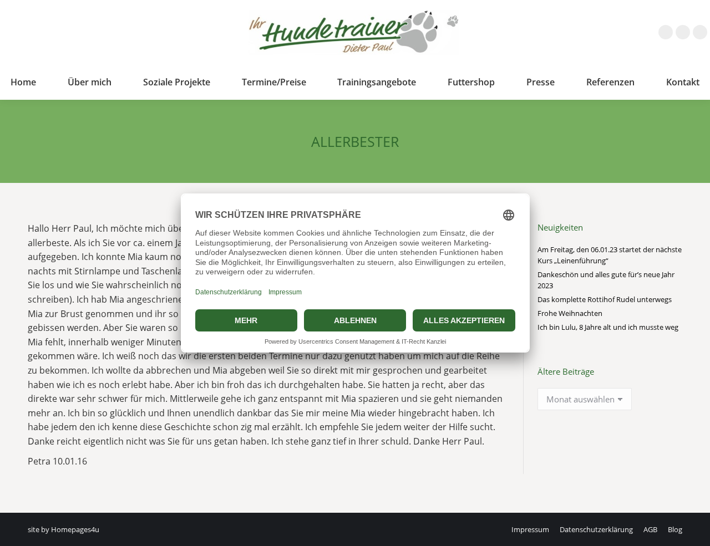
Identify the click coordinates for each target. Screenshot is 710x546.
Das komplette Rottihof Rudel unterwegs (604, 299)
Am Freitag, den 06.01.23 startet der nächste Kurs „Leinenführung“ (609, 255)
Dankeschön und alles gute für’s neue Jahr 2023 (605, 279)
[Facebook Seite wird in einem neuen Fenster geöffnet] (665, 32)
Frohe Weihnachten (569, 313)
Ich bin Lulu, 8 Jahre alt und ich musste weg (607, 327)
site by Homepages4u (63, 529)
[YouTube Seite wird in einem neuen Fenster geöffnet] (700, 32)
